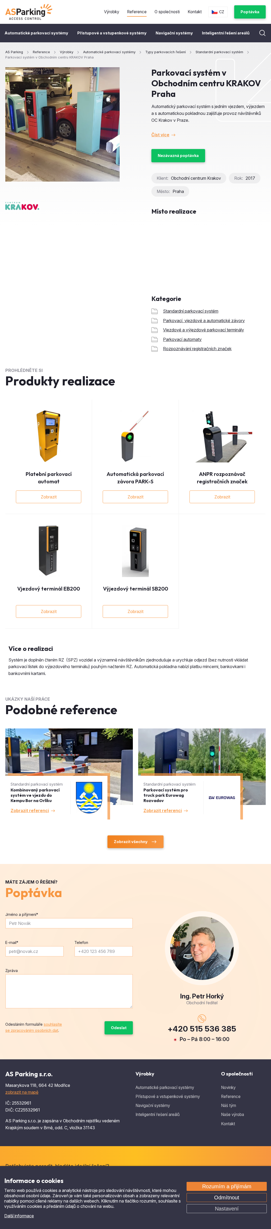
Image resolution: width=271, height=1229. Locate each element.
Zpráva (11, 970)
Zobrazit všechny (131, 841)
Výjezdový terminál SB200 (135, 588)
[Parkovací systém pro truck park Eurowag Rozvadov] (202, 774)
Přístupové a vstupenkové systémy (112, 33)
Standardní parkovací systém (190, 311)
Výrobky (111, 11)
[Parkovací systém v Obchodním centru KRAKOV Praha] (62, 124)
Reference (137, 11)
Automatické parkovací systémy (36, 33)
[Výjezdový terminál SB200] (135, 551)
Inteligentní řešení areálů (226, 33)
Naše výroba (232, 1114)
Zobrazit (49, 496)
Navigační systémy (174, 33)
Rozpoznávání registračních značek (197, 348)
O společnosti (167, 11)
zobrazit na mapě (21, 1092)
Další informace (19, 1215)
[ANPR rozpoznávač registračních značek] (222, 436)
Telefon (81, 942)
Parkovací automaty (182, 339)
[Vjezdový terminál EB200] (48, 551)
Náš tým (228, 1105)
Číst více (160, 134)
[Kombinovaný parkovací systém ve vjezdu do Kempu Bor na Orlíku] (69, 774)
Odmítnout (226, 1197)
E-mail (11, 942)
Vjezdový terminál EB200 (48, 588)
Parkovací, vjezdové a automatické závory (204, 320)
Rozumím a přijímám (226, 1186)
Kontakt (195, 11)
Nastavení (227, 1209)
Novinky (228, 1087)
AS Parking (14, 52)
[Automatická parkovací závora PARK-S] (135, 436)
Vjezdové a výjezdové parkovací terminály (203, 329)
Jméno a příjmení (21, 914)
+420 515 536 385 (202, 1028)
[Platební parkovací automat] (48, 436)
